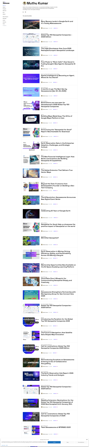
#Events (42, 87)
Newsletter (4, 18)
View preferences (81, 442)
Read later (37, 27)
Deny (68, 442)
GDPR (7, 445)
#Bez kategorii (43, 209)
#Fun (4, 12)
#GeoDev (46, 47)
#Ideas (52, 74)
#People (42, 263)
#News (58, 74)
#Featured (43, 33)
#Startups (4, 10)
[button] (86, 439)
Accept (54, 442)
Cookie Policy (3, 445)
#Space (4, 14)
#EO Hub (4, 5)
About (4, 23)
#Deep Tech (43, 74)
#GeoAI (4, 7)
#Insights (4, 8)
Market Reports (5, 16)
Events (4, 20)
